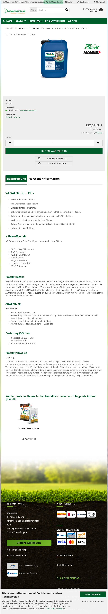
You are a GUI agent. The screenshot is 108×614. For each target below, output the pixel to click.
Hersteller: (10, 114)
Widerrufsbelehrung (16, 549)
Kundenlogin (84, 2)
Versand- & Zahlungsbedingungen (23, 520)
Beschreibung (16, 179)
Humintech (35, 21)
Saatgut (20, 21)
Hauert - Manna (12, 117)
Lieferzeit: (10, 107)
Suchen (70, 2)
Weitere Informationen (93, 601)
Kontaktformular (65, 564)
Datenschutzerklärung (56, 608)
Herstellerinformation (44, 179)
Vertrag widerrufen (29, 543)
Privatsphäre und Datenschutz (21, 528)
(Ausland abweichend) (28, 110)
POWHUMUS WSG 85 (29, 428)
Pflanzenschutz (55, 21)
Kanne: (8, 137)
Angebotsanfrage (54, 2)
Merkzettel (100, 2)
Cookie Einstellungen (17, 532)
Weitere (72, 21)
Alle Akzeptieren (93, 594)
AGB (9, 524)
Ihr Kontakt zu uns (15, 516)
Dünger (8, 21)
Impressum (12, 512)
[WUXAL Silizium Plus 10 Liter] (54, 59)
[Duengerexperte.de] (14, 11)
